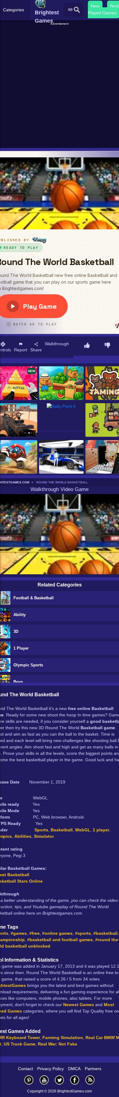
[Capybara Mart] (61, 383)
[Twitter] (59, 1079)
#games (19, 933)
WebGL (82, 829)
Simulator (44, 836)
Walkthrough (57, 343)
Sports (41, 829)
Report (20, 349)
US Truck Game (19, 1043)
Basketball (62, 829)
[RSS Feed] (90, 1079)
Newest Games (78, 1004)
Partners (93, 1068)
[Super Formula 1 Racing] (61, 457)
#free (34, 933)
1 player (101, 829)
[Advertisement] (59, 85)
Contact (25, 1068)
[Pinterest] (28, 1079)
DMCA (74, 1068)
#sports (83, 933)
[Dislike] (107, 346)
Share (36, 349)
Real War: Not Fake (57, 1043)
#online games (57, 933)
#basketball (105, 933)
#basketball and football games (60, 939)
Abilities (22, 836)
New (95, 6)
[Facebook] (74, 1079)
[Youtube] (44, 1079)
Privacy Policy (50, 1068)
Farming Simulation (62, 1037)
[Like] (87, 346)
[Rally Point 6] (61, 417)
